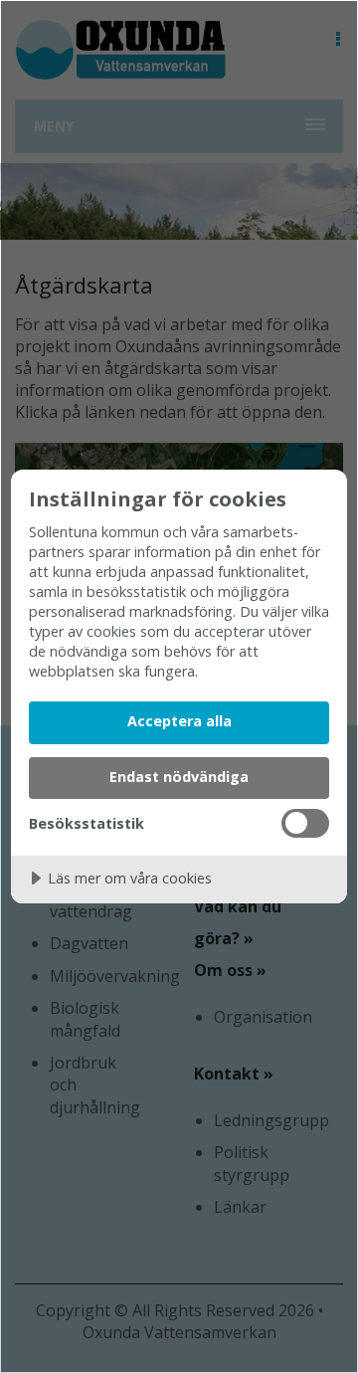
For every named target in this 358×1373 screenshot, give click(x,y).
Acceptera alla (179, 720)
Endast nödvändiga (179, 776)
